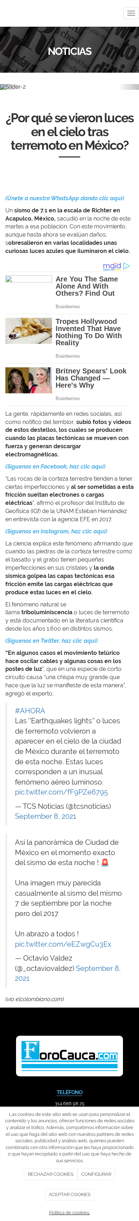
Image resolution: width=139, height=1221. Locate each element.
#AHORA (30, 711)
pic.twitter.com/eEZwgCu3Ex (63, 944)
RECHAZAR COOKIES (50, 1174)
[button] (10, 87)
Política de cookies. (69, 1212)
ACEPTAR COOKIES (70, 1194)
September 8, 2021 (45, 816)
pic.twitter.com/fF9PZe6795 (61, 792)
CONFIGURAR (96, 1174)
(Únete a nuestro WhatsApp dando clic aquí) (64, 198)
